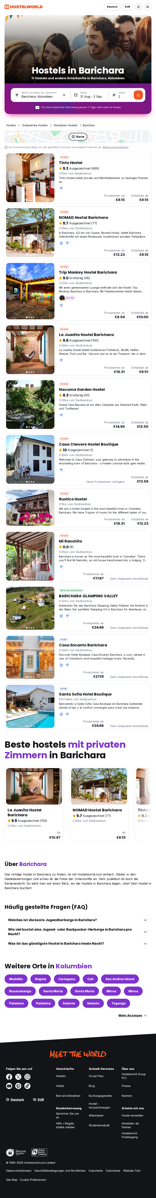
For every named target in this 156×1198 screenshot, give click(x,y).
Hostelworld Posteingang (130, 1135)
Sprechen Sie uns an (67, 1115)
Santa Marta (53, 991)
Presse (126, 1085)
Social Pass (96, 1076)
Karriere (127, 1095)
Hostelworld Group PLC (134, 1075)
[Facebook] (9, 1077)
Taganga (118, 1003)
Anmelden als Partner (130, 1125)
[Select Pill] (138, 7)
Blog (92, 1085)
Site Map (12, 1179)
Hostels (61, 1076)
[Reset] (64, 95)
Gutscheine (96, 1170)
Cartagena (66, 979)
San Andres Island (120, 979)
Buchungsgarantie (100, 1095)
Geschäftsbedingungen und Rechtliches (60, 1170)
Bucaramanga (20, 991)
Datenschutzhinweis (18, 1170)
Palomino (16, 1003)
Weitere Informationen (115, 147)
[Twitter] (18, 1077)
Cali (90, 979)
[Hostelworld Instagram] (27, 1077)
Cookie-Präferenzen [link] (33, 1179)
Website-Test (131, 1170)
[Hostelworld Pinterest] (18, 1086)
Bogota (40, 979)
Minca (111, 991)
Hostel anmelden (132, 1115)
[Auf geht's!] (138, 95)
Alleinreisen (96, 1115)
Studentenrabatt (99, 1125)
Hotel (63, 639)
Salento (69, 1003)
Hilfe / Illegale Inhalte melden (65, 1125)
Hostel (64, 157)
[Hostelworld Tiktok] (27, 1086)
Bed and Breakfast (71, 590)
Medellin (16, 979)
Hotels (60, 1085)
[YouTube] (9, 1086)
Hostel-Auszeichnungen (99, 1105)
